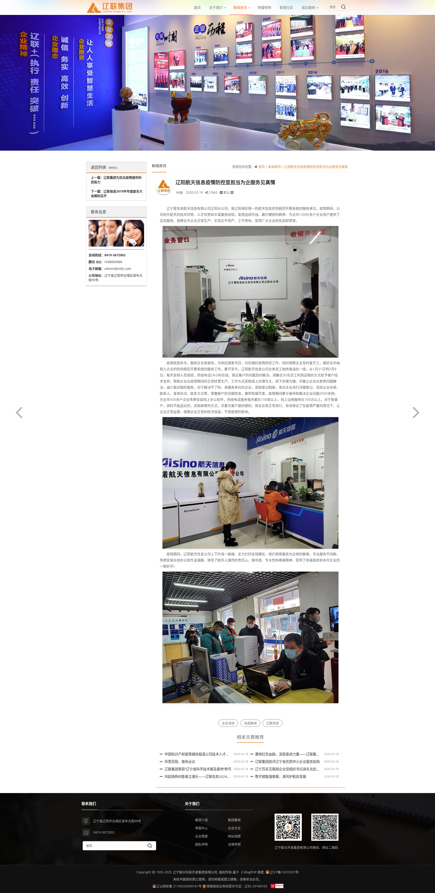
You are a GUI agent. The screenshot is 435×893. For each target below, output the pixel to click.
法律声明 (234, 844)
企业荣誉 (201, 836)
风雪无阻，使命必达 (179, 761)
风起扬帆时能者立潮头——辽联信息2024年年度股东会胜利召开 (212, 776)
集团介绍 (201, 820)
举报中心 (201, 828)
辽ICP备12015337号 (284, 872)
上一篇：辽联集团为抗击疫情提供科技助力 (116, 179)
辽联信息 (272, 723)
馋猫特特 (264, 7)
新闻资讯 (240, 7)
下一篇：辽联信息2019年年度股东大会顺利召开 (117, 193)
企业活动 (228, 723)
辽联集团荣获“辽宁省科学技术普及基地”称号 (197, 769)
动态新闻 (250, 723)
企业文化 (234, 828)
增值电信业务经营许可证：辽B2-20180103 (236, 886)
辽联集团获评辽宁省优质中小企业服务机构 (287, 761)
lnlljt (179, 192)
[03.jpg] (250, 637)
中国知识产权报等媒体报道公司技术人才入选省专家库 (205, 754)
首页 (197, 7)
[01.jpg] (250, 291)
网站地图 (234, 836)
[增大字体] (232, 192)
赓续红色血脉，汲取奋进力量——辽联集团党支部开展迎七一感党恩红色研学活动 (316, 754)
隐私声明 (201, 844)
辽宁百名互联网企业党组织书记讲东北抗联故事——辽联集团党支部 (306, 769)
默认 (226, 192)
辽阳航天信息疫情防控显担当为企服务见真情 (316, 166)
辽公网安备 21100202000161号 (179, 886)
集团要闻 (234, 820)
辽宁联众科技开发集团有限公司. (195, 872)
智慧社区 (286, 7)
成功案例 (308, 7)
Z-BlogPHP (248, 872)
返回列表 (104, 167)
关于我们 (216, 7)
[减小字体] (221, 192)
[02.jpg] (250, 482)
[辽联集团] (109, 7)
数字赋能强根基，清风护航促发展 (280, 776)
